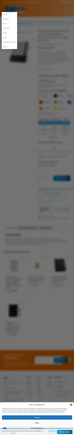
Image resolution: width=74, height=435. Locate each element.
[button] (71, 405)
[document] (37, 217)
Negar (37, 423)
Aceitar (37, 417)
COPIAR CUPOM (37, 237)
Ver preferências (37, 428)
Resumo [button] (13, 433)
